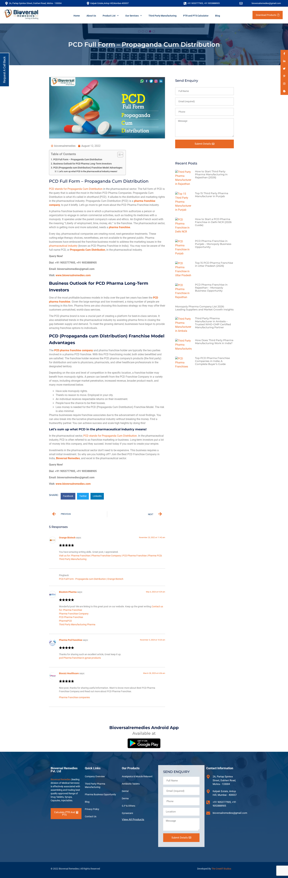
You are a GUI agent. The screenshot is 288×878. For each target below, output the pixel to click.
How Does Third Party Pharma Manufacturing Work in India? (214, 342)
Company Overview (95, 776)
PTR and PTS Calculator (195, 15)
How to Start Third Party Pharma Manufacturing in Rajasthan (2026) (211, 174)
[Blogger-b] (284, 91)
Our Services (132, 15)
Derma (125, 798)
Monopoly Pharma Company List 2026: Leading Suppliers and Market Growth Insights (204, 308)
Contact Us (90, 816)
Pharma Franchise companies (74, 697)
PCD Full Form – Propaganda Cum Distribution (77, 159)
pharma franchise (119, 227)
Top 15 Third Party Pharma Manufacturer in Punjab (211, 195)
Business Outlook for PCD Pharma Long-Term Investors (82, 163)
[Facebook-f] (284, 53)
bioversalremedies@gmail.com (266, 3)
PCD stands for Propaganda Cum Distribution (75, 188)
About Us (91, 15)
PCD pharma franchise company (73, 350)
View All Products (133, 819)
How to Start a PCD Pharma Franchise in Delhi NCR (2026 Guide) (213, 222)
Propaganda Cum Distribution (87, 249)
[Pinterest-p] (284, 76)
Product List (109, 15)
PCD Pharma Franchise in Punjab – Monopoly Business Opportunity (213, 244)
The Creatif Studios (221, 868)
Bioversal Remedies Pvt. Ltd (64, 769)
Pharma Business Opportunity (100, 794)
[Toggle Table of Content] (118, 154)
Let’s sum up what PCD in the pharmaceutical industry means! (88, 171)
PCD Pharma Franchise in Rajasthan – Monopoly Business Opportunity (211, 287)
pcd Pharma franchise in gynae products (80, 657)
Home (77, 15)
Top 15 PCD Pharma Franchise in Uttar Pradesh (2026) (214, 264)
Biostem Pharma (68, 592)
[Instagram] (284, 83)
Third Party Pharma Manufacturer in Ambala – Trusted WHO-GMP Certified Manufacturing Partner (213, 323)
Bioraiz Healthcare (69, 673)
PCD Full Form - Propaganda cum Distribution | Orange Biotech (91, 579)
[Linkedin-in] (284, 61)
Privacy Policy (92, 809)
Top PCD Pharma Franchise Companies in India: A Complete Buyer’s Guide (212, 361)
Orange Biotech (67, 537)
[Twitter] (284, 68)
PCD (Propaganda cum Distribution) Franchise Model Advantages (87, 167)
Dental (125, 791)
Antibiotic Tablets (131, 783)
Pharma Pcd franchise (70, 640)
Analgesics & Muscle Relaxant (137, 776)
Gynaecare (127, 813)
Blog (217, 15)
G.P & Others (128, 805)
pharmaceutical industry (63, 245)
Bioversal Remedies (68, 458)
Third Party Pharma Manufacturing (95, 785)
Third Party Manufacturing (162, 15)
